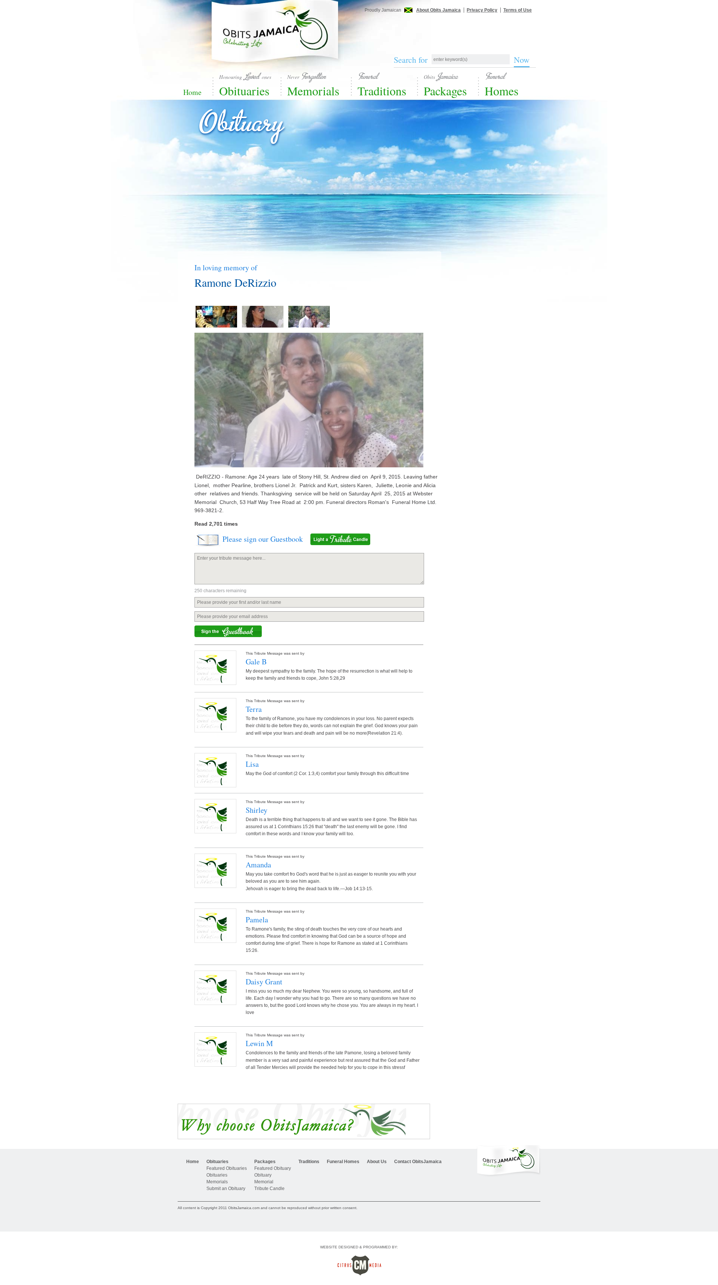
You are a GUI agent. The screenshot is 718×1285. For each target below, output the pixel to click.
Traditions (382, 85)
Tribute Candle (269, 1188)
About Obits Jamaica (438, 10)
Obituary (262, 1175)
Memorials (313, 85)
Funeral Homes (343, 1161)
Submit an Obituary (225, 1188)
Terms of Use (517, 10)
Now (522, 59)
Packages (445, 85)
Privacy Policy (482, 10)
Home (192, 92)
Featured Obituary (272, 1168)
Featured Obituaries (226, 1168)
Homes (501, 85)
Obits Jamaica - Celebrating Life (275, 38)
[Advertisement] (459, 29)
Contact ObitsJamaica (418, 1161)
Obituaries (245, 85)
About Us (377, 1161)
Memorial (263, 1181)
